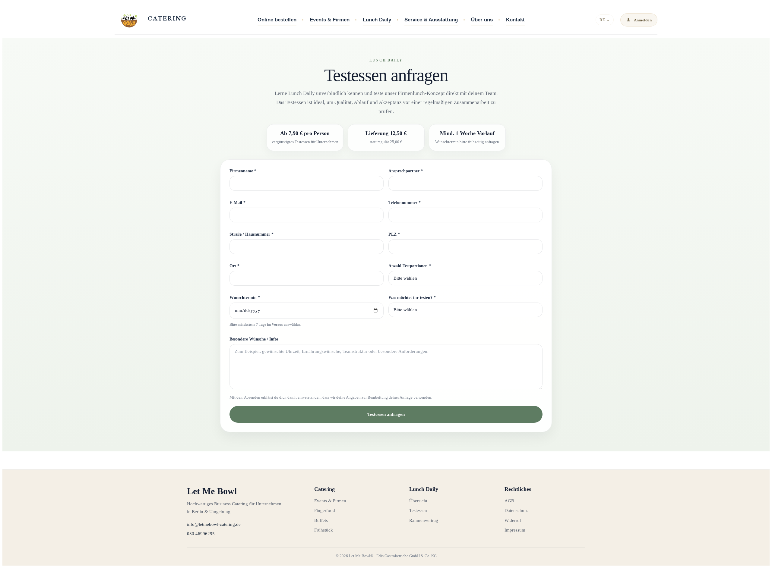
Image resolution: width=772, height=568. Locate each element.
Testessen (418, 510)
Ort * (234, 266)
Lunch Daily (377, 20)
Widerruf (513, 520)
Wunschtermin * (244, 297)
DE (604, 20)
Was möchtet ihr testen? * (412, 297)
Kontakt (515, 20)
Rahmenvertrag (423, 520)
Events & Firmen (330, 20)
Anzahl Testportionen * (409, 266)
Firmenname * (242, 171)
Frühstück (323, 530)
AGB (509, 500)
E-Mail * (237, 202)
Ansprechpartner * (405, 171)
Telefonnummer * (404, 202)
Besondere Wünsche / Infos (253, 339)
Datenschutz (516, 510)
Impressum (515, 530)
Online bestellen (277, 20)
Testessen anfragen (386, 414)
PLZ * (394, 234)
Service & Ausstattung (431, 20)
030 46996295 (201, 533)
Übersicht (418, 500)
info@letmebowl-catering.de (214, 524)
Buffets (321, 520)
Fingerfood (324, 510)
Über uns (482, 20)
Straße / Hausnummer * (251, 234)
